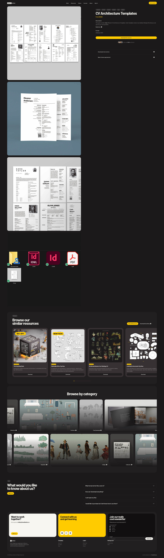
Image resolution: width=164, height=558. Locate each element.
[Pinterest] (70, 533)
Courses (85, 3)
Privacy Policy (110, 543)
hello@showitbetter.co (23, 522)
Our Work (60, 544)
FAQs (109, 544)
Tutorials (113, 531)
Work (67, 3)
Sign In (96, 3)
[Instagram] (66, 533)
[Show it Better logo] (11, 3)
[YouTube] (62, 533)
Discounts (113, 526)
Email (111, 536)
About (91, 3)
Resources (73, 3)
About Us (60, 543)
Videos (79, 3)
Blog (59, 546)
